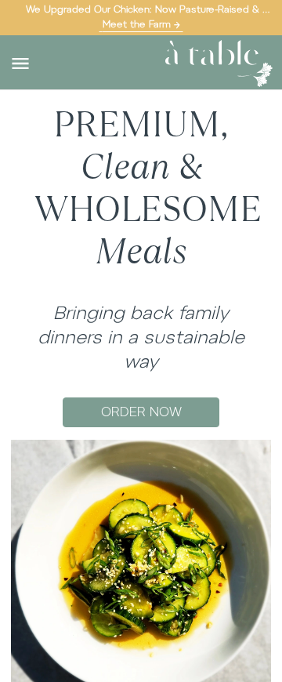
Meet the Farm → (141, 24)
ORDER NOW (141, 411)
